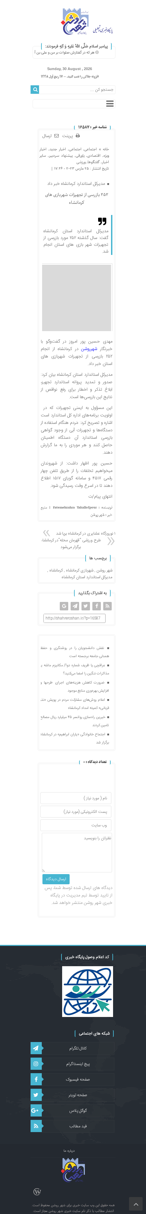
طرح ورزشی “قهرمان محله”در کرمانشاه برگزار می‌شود (70, 543)
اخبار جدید (58, 149)
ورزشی (81, 162)
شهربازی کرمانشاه (79, 570)
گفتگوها (94, 162)
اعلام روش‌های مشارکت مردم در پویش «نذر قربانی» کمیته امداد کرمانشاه (74, 704)
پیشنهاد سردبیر (61, 155)
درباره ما (69, 1151)
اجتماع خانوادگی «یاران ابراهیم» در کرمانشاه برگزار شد (74, 739)
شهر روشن (104, 570)
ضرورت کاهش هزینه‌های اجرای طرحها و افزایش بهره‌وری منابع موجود (74, 687)
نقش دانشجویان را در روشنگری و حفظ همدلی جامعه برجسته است (74, 652)
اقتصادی (94, 155)
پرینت (69, 136)
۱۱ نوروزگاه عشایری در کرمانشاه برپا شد (86, 533)
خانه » (103, 149)
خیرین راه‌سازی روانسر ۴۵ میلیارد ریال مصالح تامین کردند (74, 721)
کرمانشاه (56, 570)
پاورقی (80, 155)
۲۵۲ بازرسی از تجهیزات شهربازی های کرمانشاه (76, 199)
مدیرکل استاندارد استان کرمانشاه (86, 577)
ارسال (47, 136)
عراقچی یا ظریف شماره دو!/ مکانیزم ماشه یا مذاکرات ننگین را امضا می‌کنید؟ (74, 670)
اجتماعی (90, 149)
